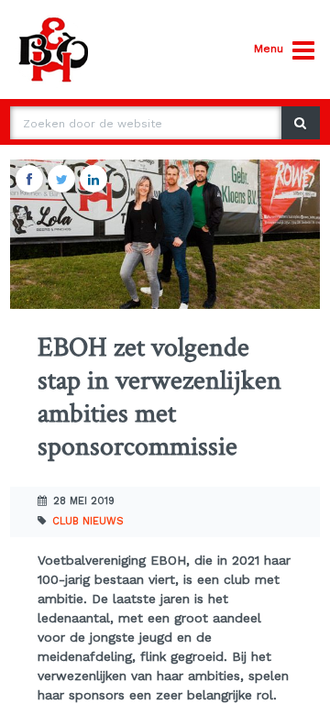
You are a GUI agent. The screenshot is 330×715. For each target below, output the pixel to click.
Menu (268, 48)
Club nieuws (88, 521)
